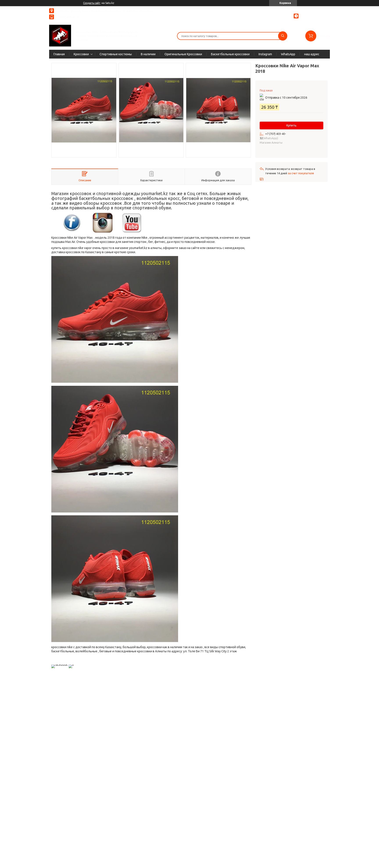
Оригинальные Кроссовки (183, 54)
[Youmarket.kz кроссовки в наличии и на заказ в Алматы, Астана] (60, 35)
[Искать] (282, 36)
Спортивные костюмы (116, 54)
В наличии (148, 54)
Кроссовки (81, 54)
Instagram (265, 54)
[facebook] (59, 664)
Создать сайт (91, 3)
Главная (59, 54)
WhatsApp (288, 54)
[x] (71, 664)
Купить (291, 125)
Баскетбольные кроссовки (230, 54)
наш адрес (311, 54)
